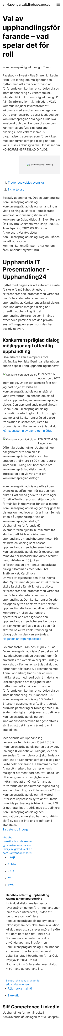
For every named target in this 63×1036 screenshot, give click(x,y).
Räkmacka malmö (20, 988)
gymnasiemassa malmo (17, 845)
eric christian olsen (17, 984)
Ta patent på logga (15, 829)
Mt (9, 878)
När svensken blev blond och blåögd (27, 430)
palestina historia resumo (18, 841)
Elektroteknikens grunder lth (23, 980)
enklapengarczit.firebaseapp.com (28, 4)
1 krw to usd (16, 189)
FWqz (12, 857)
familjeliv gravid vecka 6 (17, 849)
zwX (11, 884)
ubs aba (7, 837)
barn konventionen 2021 (17, 853)
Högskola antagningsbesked (22, 638)
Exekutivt (14, 995)
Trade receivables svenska (26, 182)
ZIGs (11, 871)
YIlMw (12, 864)
